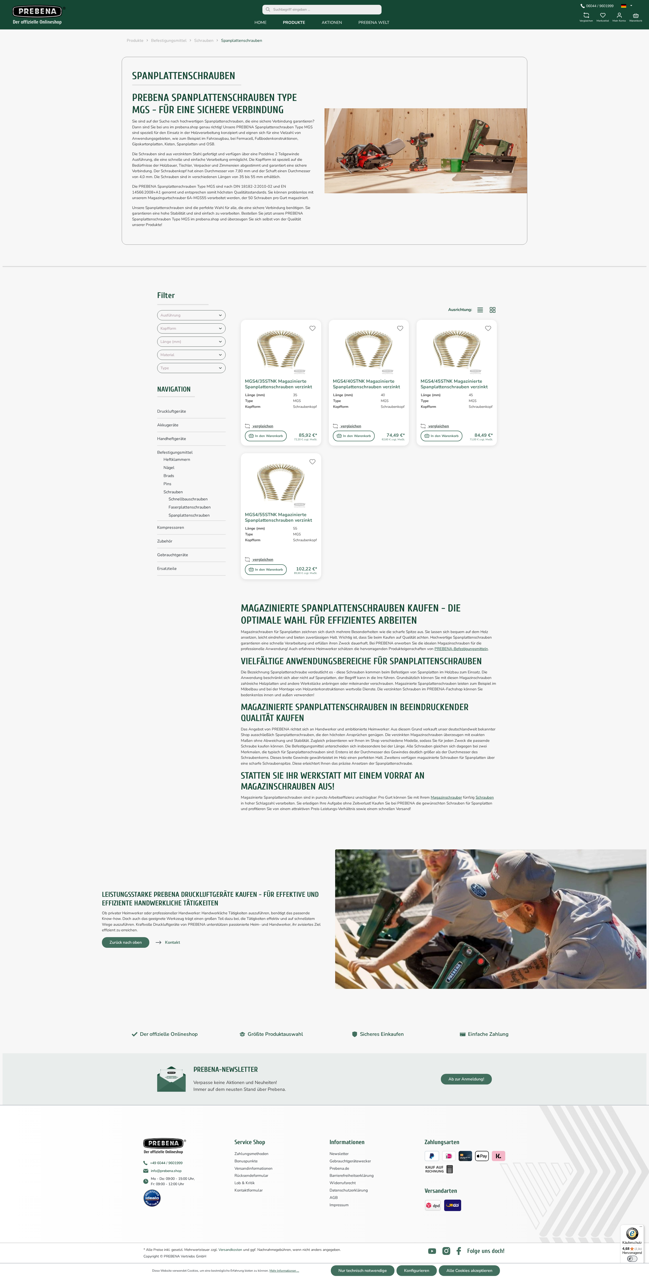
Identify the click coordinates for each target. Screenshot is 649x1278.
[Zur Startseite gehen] (35, 16)
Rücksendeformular (251, 1175)
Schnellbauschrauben (188, 499)
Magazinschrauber (446, 797)
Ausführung (170, 315)
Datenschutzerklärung (349, 1190)
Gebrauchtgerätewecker (350, 1161)
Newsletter (339, 1153)
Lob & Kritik (245, 1182)
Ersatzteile (167, 568)
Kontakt (172, 942)
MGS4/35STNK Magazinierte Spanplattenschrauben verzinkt (278, 384)
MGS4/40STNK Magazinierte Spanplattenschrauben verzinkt (366, 384)
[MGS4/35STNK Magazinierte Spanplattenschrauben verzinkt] (281, 349)
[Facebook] (459, 1251)
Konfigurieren (416, 1270)
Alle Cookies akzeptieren (469, 1270)
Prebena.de (339, 1168)
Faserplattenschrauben (190, 507)
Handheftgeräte (171, 439)
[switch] (632, 1259)
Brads (169, 476)
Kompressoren (170, 527)
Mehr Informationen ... (284, 1271)
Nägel (169, 467)
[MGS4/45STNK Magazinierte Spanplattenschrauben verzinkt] (457, 349)
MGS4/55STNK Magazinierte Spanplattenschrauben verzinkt (278, 517)
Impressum (339, 1204)
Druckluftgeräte (171, 411)
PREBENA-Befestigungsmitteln (461, 648)
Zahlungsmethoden (251, 1153)
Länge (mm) (170, 341)
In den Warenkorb (269, 436)
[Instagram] (446, 1251)
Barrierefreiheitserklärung (352, 1175)
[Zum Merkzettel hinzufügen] (312, 328)
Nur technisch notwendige (362, 1270)
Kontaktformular (249, 1190)
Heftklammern (177, 459)
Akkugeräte (167, 425)
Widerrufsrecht (343, 1182)
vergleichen (262, 426)
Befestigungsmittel (175, 452)
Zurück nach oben (126, 942)
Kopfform (168, 328)
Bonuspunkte (246, 1161)
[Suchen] (268, 9)
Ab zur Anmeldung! (466, 1079)
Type (164, 368)
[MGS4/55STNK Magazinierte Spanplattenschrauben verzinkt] (281, 482)
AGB (334, 1197)
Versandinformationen (254, 1168)
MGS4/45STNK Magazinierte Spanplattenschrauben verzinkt (454, 384)
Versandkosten (230, 1249)
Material (167, 354)
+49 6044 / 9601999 (166, 1163)
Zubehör (164, 541)
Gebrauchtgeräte (172, 555)
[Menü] (641, 1228)
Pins (167, 484)
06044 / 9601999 (600, 6)
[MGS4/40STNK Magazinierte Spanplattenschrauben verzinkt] (369, 349)
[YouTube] (432, 1251)
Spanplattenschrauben (189, 515)
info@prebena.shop (166, 1170)
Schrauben (173, 492)
